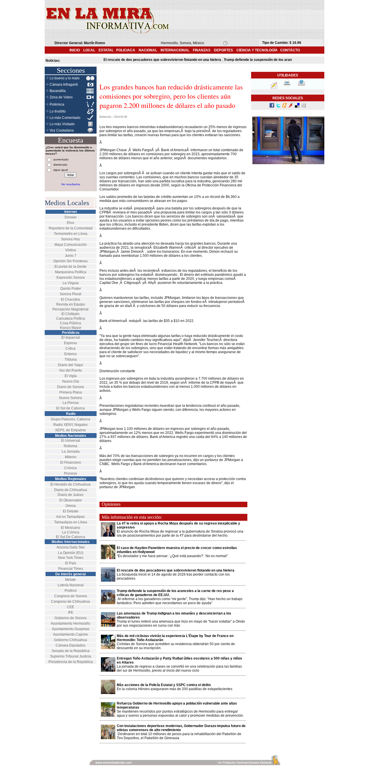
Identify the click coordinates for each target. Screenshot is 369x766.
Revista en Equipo (70, 304)
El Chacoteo (70, 299)
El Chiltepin (70, 314)
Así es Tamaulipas (70, 517)
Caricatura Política (70, 318)
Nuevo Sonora (70, 398)
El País (70, 563)
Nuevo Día (70, 381)
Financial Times (70, 569)
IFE (70, 612)
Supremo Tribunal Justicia (70, 656)
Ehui (70, 223)
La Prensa (71, 403)
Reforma (70, 446)
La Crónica (70, 532)
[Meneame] (284, 106)
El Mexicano (70, 528)
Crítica (70, 349)
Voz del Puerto (70, 370)
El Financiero (70, 462)
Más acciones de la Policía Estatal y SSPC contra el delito (164, 685)
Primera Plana (70, 392)
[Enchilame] (291, 106)
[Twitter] (278, 106)
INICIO (74, 50)
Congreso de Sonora (70, 596)
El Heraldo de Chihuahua (70, 484)
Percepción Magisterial (70, 309)
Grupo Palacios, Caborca (70, 419)
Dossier (71, 217)
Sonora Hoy (70, 239)
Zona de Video (61, 97)
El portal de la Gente (70, 267)
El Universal (70, 441)
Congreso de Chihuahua (70, 602)
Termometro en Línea (70, 234)
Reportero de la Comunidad (71, 228)
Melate (70, 580)
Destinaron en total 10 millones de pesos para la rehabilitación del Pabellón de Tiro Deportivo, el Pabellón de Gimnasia (179, 736)
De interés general (70, 574)
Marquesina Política (70, 272)
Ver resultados (70, 184)
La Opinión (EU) (70, 553)
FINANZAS (201, 50)
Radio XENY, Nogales (70, 425)
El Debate (70, 511)
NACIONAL (148, 50)
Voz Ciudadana (62, 130)
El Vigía (71, 376)
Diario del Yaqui (70, 365)
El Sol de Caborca (70, 408)
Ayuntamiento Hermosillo (70, 623)
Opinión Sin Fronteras (70, 261)
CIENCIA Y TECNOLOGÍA (257, 50)
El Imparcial (70, 338)
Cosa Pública (70, 323)
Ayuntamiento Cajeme (70, 634)
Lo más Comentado (65, 118)
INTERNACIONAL (175, 50)
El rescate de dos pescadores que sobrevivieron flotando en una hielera (175, 570)
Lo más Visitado (62, 124)
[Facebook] (272, 106)
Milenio (70, 457)
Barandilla (58, 91)
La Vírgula (71, 283)
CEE (70, 607)
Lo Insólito (58, 111)
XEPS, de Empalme (70, 430)
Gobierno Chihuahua (70, 640)
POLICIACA (125, 50)
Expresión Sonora (71, 278)
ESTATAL (106, 50)
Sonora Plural (70, 294)
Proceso (70, 473)
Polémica (57, 104)
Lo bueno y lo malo (65, 78)
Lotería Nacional (71, 585)
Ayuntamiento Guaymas (70, 629)
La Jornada (71, 452)
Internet (70, 212)
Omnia (70, 506)
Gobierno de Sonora (70, 618)
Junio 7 (70, 256)
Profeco (71, 591)
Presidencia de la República (70, 662)
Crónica (70, 468)
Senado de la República (71, 651)
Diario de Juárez (71, 495)
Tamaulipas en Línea (70, 522)
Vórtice (70, 250)
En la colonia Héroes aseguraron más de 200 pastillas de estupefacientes (174, 689)
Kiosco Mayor (70, 328)
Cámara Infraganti (64, 85)
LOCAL (91, 50)
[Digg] (303, 106)
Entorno (70, 354)
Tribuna (71, 359)
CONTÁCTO (290, 50)
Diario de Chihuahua (70, 490)
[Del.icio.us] (297, 106)
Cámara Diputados (70, 645)
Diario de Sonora (70, 387)
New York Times (70, 558)
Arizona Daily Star (71, 547)
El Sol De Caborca (70, 537)
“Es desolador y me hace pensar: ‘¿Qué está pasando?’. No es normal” (172, 556)
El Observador (70, 500)
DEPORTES (223, 50)
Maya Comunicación (70, 245)
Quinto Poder (70, 288)
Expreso (70, 343)
